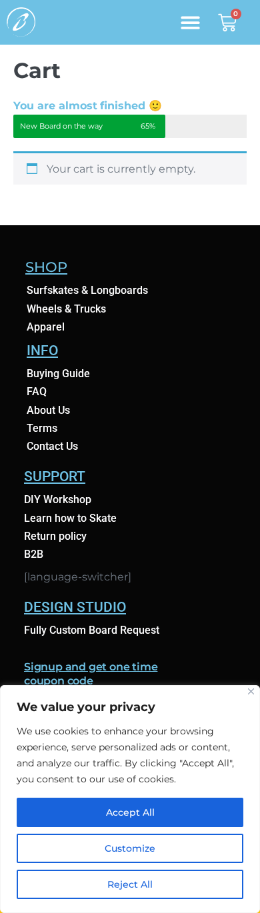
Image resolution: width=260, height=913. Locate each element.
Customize (130, 848)
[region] (130, 799)
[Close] (251, 691)
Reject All (130, 884)
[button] (190, 22)
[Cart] (227, 21)
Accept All (130, 812)
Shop (46, 267)
